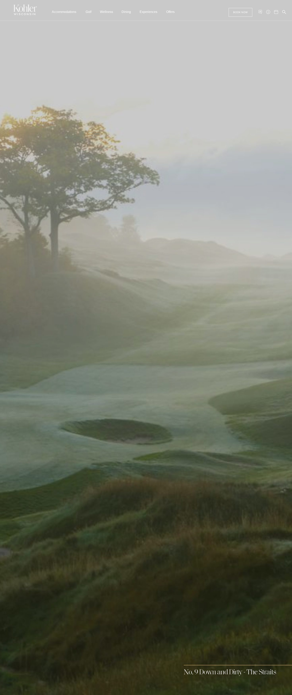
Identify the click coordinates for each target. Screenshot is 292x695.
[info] (268, 11)
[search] (284, 11)
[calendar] (276, 11)
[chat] (260, 11)
